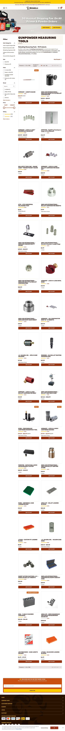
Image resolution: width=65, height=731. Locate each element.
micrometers (54, 50)
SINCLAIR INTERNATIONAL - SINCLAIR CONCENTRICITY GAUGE (26, 244)
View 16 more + (6, 100)
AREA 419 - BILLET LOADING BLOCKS (50, 503)
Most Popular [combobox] (57, 59)
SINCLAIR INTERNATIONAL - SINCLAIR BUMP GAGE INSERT (27, 319)
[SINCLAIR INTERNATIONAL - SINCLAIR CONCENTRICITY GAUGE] (28, 230)
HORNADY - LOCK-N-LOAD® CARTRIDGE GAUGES (49, 429)
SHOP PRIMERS (56, 27)
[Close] (63, 727)
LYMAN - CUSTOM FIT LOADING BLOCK (27, 540)
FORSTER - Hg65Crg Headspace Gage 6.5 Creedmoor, (51, 130)
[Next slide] (63, 22)
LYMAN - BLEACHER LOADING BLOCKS (50, 652)
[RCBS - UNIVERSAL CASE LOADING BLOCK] (28, 490)
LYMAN (34, 53)
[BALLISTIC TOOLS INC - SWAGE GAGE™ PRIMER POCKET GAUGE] (28, 154)
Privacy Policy (19, 729)
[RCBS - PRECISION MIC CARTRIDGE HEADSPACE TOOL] (28, 416)
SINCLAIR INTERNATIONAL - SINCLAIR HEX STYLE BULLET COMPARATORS (27, 282)
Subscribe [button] (32, 690)
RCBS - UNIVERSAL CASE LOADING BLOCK (26, 503)
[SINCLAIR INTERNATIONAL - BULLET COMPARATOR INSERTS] (51, 192)
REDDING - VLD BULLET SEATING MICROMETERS (51, 356)
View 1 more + (6, 118)
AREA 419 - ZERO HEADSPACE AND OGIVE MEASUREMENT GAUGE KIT (50, 615)
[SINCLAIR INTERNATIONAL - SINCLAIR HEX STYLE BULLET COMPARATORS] (28, 268)
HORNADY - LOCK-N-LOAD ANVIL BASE (51, 281)
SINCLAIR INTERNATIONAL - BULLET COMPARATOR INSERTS (51, 205)
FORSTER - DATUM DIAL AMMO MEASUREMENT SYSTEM (27, 465)
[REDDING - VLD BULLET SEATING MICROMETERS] (51, 343)
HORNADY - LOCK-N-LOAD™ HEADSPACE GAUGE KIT (26, 130)
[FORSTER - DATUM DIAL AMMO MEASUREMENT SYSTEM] (28, 452)
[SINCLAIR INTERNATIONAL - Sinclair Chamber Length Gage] (51, 230)
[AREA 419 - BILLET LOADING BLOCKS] (51, 490)
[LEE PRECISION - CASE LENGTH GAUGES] (28, 639)
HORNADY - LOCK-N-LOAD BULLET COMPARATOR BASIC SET (50, 168)
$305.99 (12, 105)
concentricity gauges (31, 52)
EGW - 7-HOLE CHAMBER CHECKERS (26, 615)
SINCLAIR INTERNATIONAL (24, 53)
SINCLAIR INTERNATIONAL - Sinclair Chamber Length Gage (50, 243)
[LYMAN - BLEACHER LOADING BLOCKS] (51, 639)
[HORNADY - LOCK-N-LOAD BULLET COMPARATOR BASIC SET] (51, 154)
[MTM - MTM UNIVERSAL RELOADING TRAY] (28, 192)
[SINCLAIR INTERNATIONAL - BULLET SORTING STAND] (51, 379)
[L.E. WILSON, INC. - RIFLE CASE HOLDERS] (28, 343)
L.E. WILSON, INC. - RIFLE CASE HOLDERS (27, 356)
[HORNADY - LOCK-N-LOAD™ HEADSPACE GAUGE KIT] (28, 117)
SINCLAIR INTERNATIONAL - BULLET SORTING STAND (49, 392)
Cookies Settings (44, 727)
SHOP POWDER (46, 27)
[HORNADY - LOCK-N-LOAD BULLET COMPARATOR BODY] (28, 379)
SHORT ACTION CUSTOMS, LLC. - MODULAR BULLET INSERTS (28, 577)
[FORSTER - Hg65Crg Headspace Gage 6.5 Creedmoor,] (51, 117)
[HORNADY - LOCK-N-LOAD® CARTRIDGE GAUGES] (51, 416)
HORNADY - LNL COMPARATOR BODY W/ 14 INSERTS (50, 319)
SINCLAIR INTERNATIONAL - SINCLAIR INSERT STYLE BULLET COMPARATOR (51, 93)
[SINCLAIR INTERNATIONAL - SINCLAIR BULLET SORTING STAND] (51, 452)
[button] (4, 8)
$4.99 (5, 105)
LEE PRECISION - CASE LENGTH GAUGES (28, 652)
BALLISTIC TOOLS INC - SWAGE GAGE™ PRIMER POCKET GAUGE (28, 167)
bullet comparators (46, 50)
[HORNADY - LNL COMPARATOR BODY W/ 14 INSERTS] (51, 306)
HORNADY (55, 52)
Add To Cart (29, 102)
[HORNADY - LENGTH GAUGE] (28, 79)
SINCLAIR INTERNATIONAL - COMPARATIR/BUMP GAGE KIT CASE (50, 577)
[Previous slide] (2, 22)
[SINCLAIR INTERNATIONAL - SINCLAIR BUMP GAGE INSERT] (28, 306)
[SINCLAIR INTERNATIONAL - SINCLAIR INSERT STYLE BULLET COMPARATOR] (51, 79)
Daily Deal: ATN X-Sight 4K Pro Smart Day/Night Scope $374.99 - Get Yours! (32, 4)
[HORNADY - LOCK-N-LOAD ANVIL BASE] (51, 268)
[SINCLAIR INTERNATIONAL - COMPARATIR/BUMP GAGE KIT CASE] (51, 564)
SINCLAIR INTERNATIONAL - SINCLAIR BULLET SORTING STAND (49, 466)
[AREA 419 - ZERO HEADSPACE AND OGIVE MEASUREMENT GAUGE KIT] (51, 601)
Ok (54, 727)
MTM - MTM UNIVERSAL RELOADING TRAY (25, 205)
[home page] (32, 8)
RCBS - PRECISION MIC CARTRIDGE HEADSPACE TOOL (27, 429)
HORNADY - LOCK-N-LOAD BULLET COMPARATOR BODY (27, 392)
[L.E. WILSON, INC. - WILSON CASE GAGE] (51, 527)
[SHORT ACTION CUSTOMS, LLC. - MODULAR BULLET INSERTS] (28, 564)
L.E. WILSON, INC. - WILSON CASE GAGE (51, 540)
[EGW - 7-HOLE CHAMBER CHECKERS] (28, 601)
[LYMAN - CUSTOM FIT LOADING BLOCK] (28, 527)
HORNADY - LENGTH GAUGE (26, 92)
